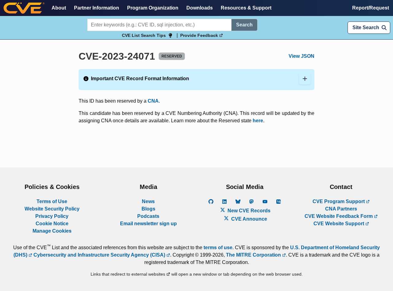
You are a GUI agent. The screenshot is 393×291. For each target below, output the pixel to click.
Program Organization (152, 7)
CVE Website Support (339, 223)
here (258, 120)
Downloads (199, 7)
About (59, 7)
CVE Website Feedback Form (339, 216)
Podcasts (148, 216)
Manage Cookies (52, 231)
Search (244, 24)
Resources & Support (246, 7)
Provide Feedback (199, 35)
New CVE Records (248, 210)
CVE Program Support (339, 201)
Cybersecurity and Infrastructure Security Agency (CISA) (99, 255)
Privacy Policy (51, 216)
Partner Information (96, 7)
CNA (153, 101)
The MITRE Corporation (254, 255)
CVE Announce (248, 219)
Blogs (148, 208)
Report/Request (370, 7)
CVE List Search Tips (144, 35)
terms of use (218, 247)
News (148, 201)
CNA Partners (341, 208)
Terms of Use (52, 201)
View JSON (301, 56)
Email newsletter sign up (148, 223)
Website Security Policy (52, 208)
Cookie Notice (52, 223)
